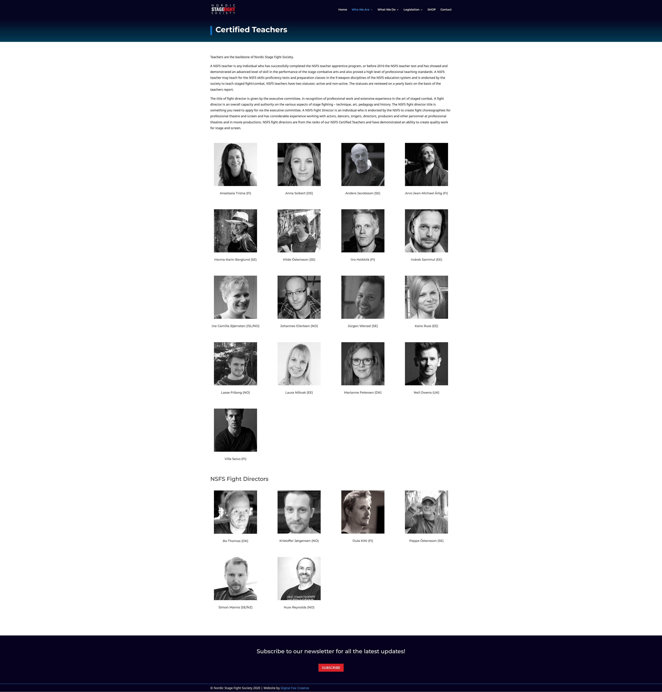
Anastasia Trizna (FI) (235, 193)
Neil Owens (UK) (426, 392)
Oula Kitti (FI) (363, 541)
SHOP (432, 9)
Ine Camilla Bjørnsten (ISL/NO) (235, 326)
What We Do (386, 9)
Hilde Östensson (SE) (299, 260)
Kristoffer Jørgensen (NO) (299, 541)
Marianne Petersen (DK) (363, 392)
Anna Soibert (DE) (299, 193)
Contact (446, 9)
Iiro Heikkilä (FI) (363, 260)
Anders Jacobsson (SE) (362, 193)
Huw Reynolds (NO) (299, 607)
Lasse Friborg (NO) (235, 392)
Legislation (411, 9)
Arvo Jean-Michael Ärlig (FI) (426, 193)
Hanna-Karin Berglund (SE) (235, 260)
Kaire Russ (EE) (426, 326)
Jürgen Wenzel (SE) (363, 326)
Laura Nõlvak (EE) (299, 392)
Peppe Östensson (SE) (426, 541)
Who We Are (360, 9)
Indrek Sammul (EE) (426, 260)
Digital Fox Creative (295, 688)
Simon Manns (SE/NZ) (236, 607)
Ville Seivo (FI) (235, 459)
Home (342, 9)
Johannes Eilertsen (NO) (299, 326)
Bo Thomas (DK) (235, 541)
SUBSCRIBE (331, 667)
